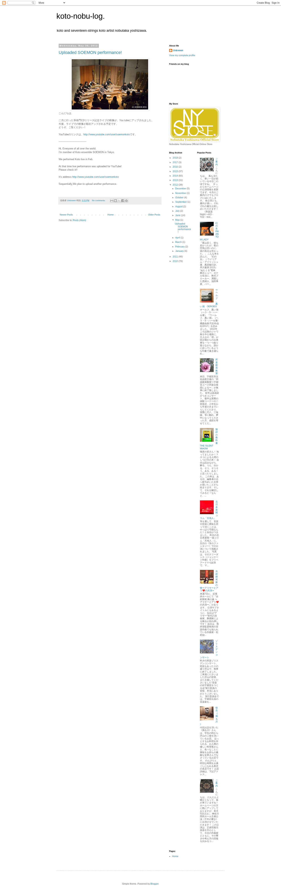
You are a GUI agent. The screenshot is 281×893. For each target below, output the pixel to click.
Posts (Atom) (79, 220)
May (177, 220)
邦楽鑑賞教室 (216, 366)
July (177, 211)
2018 (176, 157)
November (181, 193)
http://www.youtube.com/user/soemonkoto (106, 134)
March (178, 242)
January (179, 251)
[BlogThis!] (115, 201)
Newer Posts (66, 214)
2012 (176, 184)
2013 (176, 180)
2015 (176, 171)
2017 (176, 162)
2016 (176, 166)
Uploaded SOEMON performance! (90, 52)
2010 (176, 261)
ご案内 (216, 162)
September (181, 202)
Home (110, 214)
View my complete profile (182, 55)
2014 (176, 175)
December (181, 188)
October (179, 197)
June (178, 215)
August (179, 206)
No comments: (99, 200)
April (178, 237)
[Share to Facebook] (123, 201)
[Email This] (112, 201)
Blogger (154, 883)
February (180, 246)
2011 (176, 256)
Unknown (178, 50)
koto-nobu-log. (80, 16)
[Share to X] (119, 201)
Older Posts (154, 214)
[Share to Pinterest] (126, 201)
